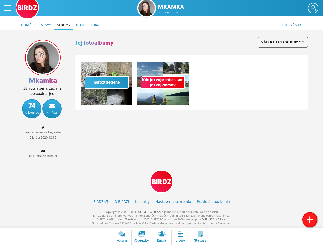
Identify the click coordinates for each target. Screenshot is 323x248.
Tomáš (129, 219)
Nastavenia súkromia (173, 201)
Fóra (95, 25)
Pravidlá (213, 201)
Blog (80, 25)
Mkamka (171, 9)
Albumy (64, 25)
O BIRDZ (121, 201)
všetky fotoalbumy (281, 42)
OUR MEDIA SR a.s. (149, 212)
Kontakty (142, 201)
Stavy (46, 25)
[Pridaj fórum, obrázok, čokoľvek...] (309, 219)
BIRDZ (161, 182)
